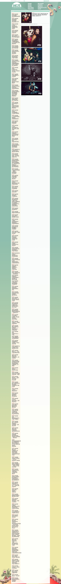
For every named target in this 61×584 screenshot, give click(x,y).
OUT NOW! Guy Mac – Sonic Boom (16, 556)
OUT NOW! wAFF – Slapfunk (15, 369)
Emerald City (42, 7)
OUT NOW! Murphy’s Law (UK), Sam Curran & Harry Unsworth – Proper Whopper (16, 202)
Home (30, 3)
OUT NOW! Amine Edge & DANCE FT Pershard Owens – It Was (15, 362)
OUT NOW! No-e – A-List (15, 575)
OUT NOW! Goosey (15, 191)
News (29, 5)
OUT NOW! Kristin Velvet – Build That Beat (15, 81)
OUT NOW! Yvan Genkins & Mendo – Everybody (15, 221)
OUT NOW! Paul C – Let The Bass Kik (15, 351)
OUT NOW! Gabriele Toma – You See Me (15, 342)
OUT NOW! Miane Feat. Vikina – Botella (15, 293)
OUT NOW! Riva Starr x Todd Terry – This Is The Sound (15, 465)
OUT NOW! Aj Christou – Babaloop (16, 347)
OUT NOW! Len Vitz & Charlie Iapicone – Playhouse (15, 411)
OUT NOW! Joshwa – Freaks (15, 122)
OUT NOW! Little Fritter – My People (15, 400)
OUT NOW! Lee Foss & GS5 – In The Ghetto (15, 155)
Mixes (30, 6)
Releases (41, 3)
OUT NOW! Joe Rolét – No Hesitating (15, 140)
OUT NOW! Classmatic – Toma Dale (16, 512)
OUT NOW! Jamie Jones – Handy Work (16, 579)
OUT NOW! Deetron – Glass (15, 516)
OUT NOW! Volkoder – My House (15, 47)
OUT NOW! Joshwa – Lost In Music (15, 177)
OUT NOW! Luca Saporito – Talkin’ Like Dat (15, 128)
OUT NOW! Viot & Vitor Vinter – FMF (16, 373)
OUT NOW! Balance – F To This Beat (15, 36)
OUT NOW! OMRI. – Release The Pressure (15, 182)
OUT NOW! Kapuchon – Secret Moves (16, 51)
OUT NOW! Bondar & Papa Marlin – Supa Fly (16, 310)
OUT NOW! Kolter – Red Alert (16, 232)
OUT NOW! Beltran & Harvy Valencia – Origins (15, 328)
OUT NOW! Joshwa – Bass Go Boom (15, 405)
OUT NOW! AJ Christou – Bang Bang (16, 150)
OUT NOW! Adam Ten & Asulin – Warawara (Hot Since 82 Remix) (15, 62)
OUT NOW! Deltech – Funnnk (15, 187)
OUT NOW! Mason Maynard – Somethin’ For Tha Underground (16, 550)
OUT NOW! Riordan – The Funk (15, 57)
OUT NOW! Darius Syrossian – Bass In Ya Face (15, 134)
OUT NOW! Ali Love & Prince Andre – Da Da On (15, 423)
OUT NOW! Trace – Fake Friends (16, 322)
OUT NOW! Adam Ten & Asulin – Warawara (15, 86)
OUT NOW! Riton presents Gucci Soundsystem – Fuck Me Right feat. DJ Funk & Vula (16, 524)
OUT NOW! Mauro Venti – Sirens (15, 490)
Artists (40, 6)
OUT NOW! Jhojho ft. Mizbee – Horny (15, 227)
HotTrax (31, 7)
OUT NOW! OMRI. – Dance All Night (15, 243)
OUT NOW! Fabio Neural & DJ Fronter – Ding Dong (15, 506)
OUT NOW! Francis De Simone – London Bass (15, 471)
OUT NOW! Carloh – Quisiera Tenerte (15, 282)
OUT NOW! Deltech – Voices (15, 31)
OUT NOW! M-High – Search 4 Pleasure (16, 254)
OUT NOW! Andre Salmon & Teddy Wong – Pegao (16, 435)
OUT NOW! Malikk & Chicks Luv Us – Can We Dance (15, 484)
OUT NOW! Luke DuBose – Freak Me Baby (15, 26)
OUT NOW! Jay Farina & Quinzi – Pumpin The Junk (15, 384)
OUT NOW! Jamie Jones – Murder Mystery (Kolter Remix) (16, 93)
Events (40, 5)
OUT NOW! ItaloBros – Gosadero (15, 337)
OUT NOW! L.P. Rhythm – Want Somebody (16, 117)
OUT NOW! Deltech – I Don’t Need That (15, 299)
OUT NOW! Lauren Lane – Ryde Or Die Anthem (15, 317)
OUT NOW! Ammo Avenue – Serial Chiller (15, 267)
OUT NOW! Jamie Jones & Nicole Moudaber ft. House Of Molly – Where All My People (16, 163)
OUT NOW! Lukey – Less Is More (15, 567)
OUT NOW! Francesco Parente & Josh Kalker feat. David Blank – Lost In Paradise (16, 533)
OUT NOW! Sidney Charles (15, 195)
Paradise (31, 9)
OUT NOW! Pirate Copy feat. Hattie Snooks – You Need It (15, 562)
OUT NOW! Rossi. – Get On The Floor (15, 378)
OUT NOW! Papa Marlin (16, 212)
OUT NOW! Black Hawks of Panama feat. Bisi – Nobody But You (16, 452)
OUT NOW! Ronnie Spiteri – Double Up (15, 20)
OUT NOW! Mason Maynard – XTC (15, 288)
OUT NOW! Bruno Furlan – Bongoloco (16, 429)
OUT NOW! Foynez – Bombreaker (16, 15)
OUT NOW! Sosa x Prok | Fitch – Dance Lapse (16, 458)
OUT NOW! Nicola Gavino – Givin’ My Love (15, 238)
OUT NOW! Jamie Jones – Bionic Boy (16, 495)
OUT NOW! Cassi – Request (15, 390)
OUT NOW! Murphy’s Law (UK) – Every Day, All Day (15, 305)
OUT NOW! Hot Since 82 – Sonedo (16, 273)
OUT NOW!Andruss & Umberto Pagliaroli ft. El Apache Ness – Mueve (16, 443)
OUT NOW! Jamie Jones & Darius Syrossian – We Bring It (15, 478)
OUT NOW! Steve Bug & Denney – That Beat (15, 249)
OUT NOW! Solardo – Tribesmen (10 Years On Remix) (16, 41)
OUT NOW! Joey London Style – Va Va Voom (16, 70)
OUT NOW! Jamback (15, 208)
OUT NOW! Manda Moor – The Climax (15, 500)
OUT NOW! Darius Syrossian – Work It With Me (15, 277)
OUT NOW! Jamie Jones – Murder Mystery (16, 145)
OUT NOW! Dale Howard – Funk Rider (15, 111)
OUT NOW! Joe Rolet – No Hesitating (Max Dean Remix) (15, 105)
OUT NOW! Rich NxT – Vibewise (15, 571)
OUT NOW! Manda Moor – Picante (15, 394)
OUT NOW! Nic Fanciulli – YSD (15, 333)
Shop (39, 9)
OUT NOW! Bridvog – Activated (15, 99)
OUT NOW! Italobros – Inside (15, 75)
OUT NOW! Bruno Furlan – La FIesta (15, 356)
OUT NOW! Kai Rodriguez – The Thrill (16, 417)
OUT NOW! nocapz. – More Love (15, 216)
